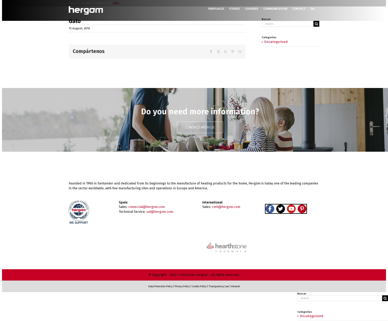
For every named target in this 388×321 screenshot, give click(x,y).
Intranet (235, 286)
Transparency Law (218, 286)
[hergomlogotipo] (86, 165)
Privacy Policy (182, 286)
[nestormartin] (292, 240)
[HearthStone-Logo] (161, 245)
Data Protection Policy (160, 286)
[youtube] (291, 208)
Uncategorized (276, 42)
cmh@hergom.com (226, 207)
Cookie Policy (199, 286)
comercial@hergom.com (146, 207)
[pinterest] (302, 208)
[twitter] (280, 208)
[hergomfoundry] (96, 244)
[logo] (226, 241)
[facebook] (270, 208)
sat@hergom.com (159, 212)
